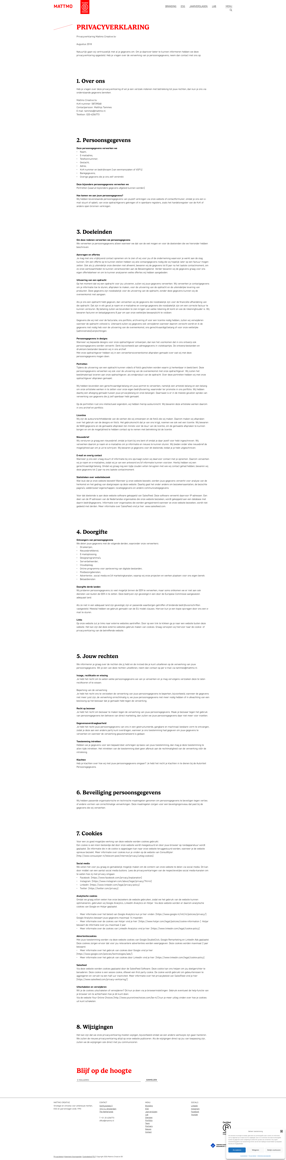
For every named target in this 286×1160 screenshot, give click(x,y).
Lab (214, 6)
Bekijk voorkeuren (274, 1150)
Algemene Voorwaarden (264, 1156)
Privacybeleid (252, 1156)
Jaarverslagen (198, 6)
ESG (183, 6)
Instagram (195, 1108)
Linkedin (194, 1105)
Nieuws (148, 1129)
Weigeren (255, 1150)
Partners (149, 1126)
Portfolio (148, 1120)
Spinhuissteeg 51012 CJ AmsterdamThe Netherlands (107, 1108)
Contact (148, 1132)
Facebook (195, 1111)
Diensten (148, 1117)
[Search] (230, 10)
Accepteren (237, 1150)
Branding (170, 6)
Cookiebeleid (243, 1156)
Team (147, 1123)
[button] (281, 1131)
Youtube (194, 1114)
